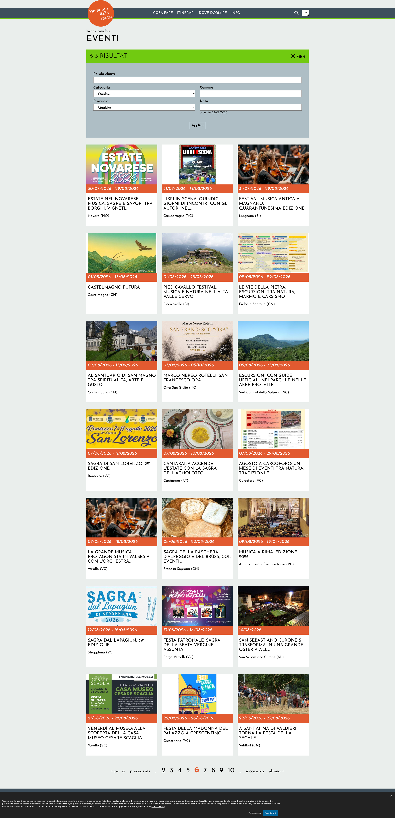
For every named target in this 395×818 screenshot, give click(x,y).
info (235, 13)
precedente (140, 771)
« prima (117, 771)
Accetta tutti (270, 813)
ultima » (277, 771)
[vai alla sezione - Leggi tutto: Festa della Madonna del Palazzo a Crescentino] (197, 715)
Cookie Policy (158, 806)
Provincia (100, 101)
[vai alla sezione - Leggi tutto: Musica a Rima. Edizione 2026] (273, 538)
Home (90, 31)
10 (231, 770)
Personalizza (254, 813)
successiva (254, 771)
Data (204, 101)
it (305, 13)
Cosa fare (163, 13)
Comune (206, 87)
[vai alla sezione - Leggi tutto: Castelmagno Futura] (121, 273)
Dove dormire (213, 13)
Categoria (101, 87)
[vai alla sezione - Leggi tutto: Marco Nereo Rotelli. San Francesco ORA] (197, 362)
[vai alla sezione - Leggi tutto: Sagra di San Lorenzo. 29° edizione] (121, 450)
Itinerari (186, 13)
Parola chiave (104, 74)
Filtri (300, 57)
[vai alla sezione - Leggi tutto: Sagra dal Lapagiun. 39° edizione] (121, 626)
